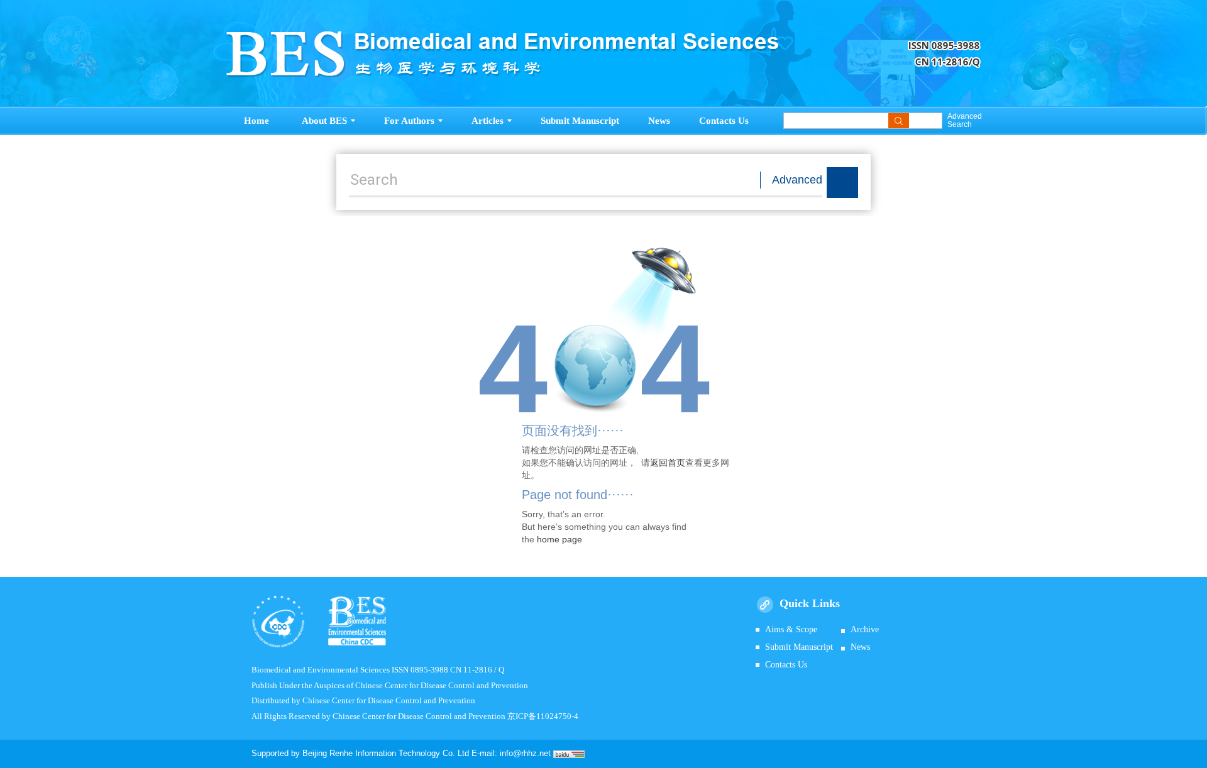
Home (256, 121)
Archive (865, 629)
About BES (324, 121)
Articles (487, 121)
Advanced (797, 179)
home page (559, 539)
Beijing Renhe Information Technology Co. (380, 753)
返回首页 (667, 463)
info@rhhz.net (525, 753)
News (659, 121)
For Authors (409, 121)
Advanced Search (964, 120)
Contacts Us (724, 121)
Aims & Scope (791, 629)
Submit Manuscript (580, 121)
